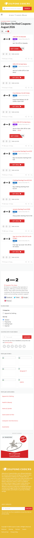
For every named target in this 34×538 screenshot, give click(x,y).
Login (25, 15)
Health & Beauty (7, 402)
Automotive (5, 427)
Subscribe (27, 337)
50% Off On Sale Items (20, 64)
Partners (17, 529)
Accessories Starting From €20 (22, 151)
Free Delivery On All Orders (21, 93)
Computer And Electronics (10, 421)
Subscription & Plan (8, 414)
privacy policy (8, 342)
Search (27, 8)
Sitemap (11, 529)
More (19, 130)
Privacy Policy (14, 532)
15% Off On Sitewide (19, 36)
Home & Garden (7, 408)
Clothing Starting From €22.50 (22, 180)
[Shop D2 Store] (12, 279)
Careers (24, 529)
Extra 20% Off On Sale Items (21, 122)
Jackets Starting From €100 (21, 209)
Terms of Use (4, 532)
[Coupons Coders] (17, 3)
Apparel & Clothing (8, 396)
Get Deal (16, 77)
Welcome (3, 529)
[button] (8, 297)
